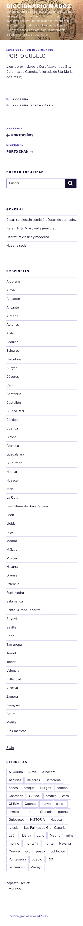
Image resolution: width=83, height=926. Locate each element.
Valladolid (13, 679)
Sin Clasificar (16, 731)
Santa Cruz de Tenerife (23, 610)
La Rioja (12, 497)
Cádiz (10, 385)
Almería (12, 316)
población (57, 851)
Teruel (11, 653)
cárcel (60, 804)
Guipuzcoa (14, 463)
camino (62, 788)
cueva (46, 804)
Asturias (12, 325)
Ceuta (11, 714)
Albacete (13, 299)
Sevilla (11, 627)
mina (69, 835)
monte (49, 843)
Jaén (9, 489)
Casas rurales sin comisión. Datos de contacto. (41, 220)
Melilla (11, 722)
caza (65, 796)
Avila (10, 333)
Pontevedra (15, 593)
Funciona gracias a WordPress (27, 916)
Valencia (12, 670)
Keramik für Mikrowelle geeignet (31, 228)
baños (13, 788)
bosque (29, 788)
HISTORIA (37, 820)
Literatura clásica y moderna (27, 237)
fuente (29, 812)
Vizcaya (12, 688)
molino (14, 843)
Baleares (13, 351)
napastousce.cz (18, 883)
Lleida (11, 523)
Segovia (12, 619)
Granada (12, 446)
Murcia (11, 558)
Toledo (11, 662)
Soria (10, 636)
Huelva (11, 472)
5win (10, 748)
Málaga (11, 549)
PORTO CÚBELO (43, 105)
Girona (11, 437)
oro (27, 851)
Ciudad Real (15, 411)
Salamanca (14, 601)
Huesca (12, 480)
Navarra (12, 567)
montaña (31, 843)
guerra (63, 812)
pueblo (37, 859)
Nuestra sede (16, 245)
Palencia (12, 584)
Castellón (13, 403)
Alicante (12, 307)
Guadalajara (15, 454)
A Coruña (20, 99)
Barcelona (13, 359)
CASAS (34, 796)
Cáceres (12, 377)
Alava (10, 290)
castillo (51, 796)
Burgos (11, 368)
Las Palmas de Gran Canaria (27, 506)
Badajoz (12, 342)
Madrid (11, 541)
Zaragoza (13, 705)
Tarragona (14, 644)
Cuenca (12, 428)
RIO (50, 859)
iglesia (14, 828)
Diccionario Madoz (38, 6)
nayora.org (14, 888)
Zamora (12, 696)
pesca (40, 851)
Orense (11, 575)
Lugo (10, 532)
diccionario (43, 49)
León (10, 515)
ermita (14, 812)
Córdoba (12, 420)
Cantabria (13, 394)
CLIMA (14, 804)
